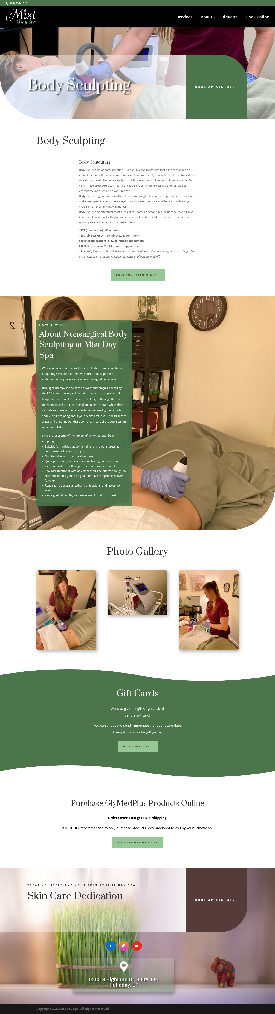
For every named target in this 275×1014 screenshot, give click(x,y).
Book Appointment (216, 87)
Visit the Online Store (137, 842)
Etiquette (229, 18)
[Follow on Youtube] (137, 946)
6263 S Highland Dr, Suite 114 (124, 979)
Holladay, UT (123, 985)
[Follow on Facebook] (111, 946)
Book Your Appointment (137, 274)
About (206, 18)
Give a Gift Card (137, 746)
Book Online (257, 18)
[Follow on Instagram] (124, 946)
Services (184, 18)
